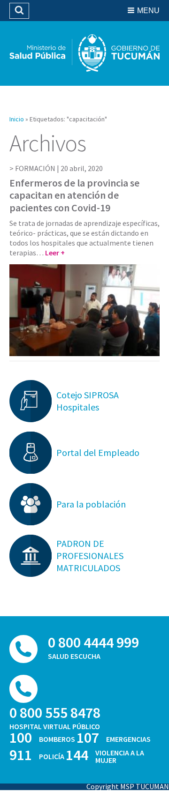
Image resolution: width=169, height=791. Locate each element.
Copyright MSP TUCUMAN (127, 786)
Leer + (55, 252)
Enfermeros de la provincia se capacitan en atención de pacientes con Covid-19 (74, 195)
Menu (148, 11)
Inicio (16, 119)
